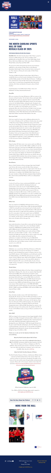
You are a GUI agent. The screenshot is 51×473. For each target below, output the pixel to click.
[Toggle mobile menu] (48, 2)
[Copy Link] (40, 400)
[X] (35, 400)
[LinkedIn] (37, 400)
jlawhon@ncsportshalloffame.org (19, 35)
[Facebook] (33, 400)
